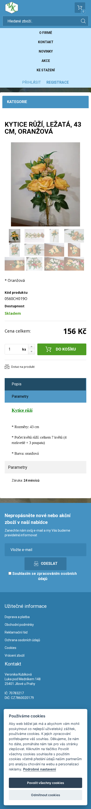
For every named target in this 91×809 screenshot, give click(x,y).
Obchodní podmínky (19, 624)
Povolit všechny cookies (45, 783)
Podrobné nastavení (39, 769)
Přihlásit (31, 82)
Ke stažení (46, 70)
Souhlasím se (44, 576)
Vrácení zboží (14, 655)
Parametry (20, 396)
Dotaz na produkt (23, 367)
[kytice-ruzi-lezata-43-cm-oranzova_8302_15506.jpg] (45, 184)
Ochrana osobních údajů (22, 640)
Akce (46, 61)
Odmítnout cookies (45, 795)
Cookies (10, 648)
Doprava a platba (17, 617)
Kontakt (45, 42)
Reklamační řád (16, 632)
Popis (16, 384)
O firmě (45, 33)
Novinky (46, 51)
